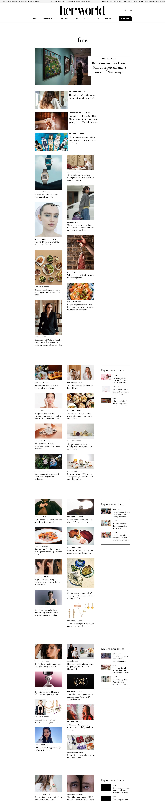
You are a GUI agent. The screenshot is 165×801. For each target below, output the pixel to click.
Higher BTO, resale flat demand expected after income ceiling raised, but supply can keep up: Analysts (89, 1)
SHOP (97, 18)
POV (35, 18)
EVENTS (108, 18)
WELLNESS (65, 18)
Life (36, 287)
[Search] (125, 10)
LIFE (76, 18)
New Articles (40, 239)
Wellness (117, 387)
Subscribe (125, 18)
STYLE (86, 18)
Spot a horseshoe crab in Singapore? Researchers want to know (27, 1)
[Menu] (131, 10)
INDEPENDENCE (48, 18)
